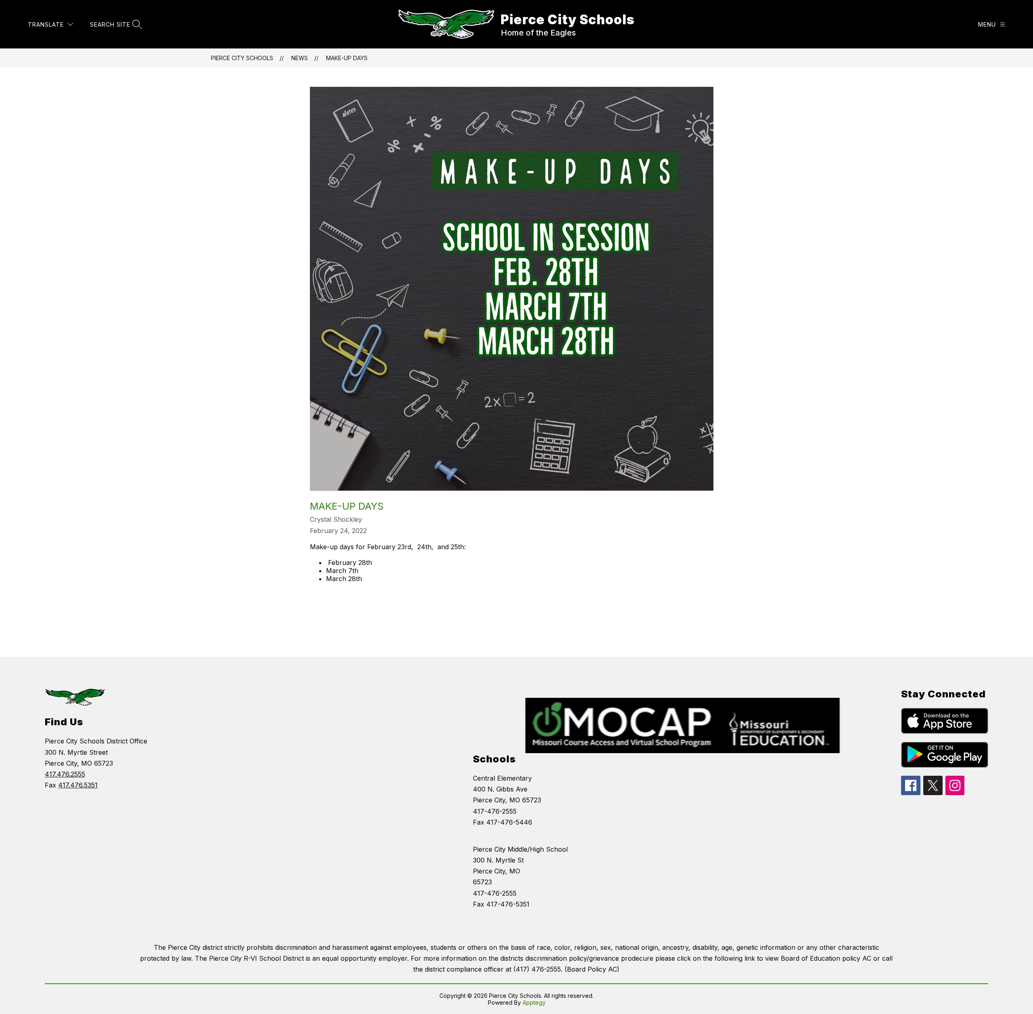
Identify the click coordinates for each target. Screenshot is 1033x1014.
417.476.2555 (65, 774)
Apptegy (534, 1002)
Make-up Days (347, 58)
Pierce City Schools (242, 58)
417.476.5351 (78, 785)
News (299, 58)
